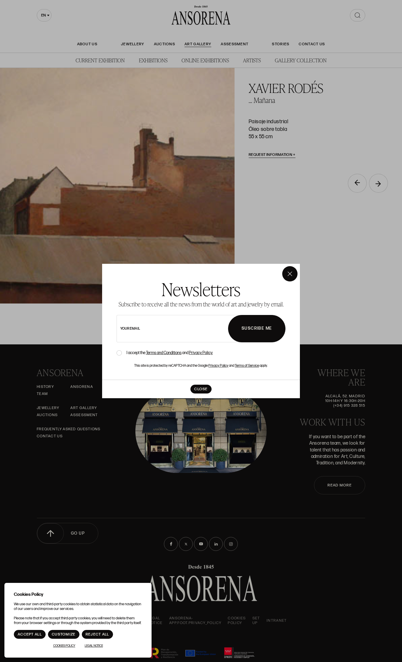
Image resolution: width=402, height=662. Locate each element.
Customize (64, 634)
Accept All (30, 634)
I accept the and (170, 353)
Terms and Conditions (164, 352)
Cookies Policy (64, 646)
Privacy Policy (201, 352)
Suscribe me (257, 328)
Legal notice (94, 646)
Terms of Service (247, 365)
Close (201, 389)
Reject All (97, 634)
